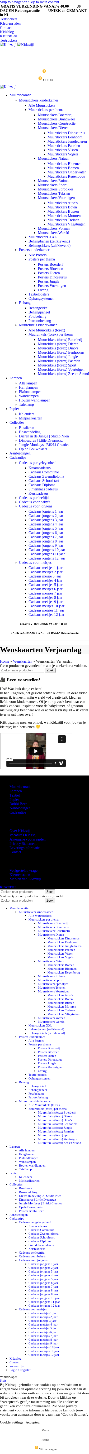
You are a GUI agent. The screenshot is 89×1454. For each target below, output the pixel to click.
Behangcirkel (38, 308)
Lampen (15, 791)
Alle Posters (37, 255)
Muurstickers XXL (42, 237)
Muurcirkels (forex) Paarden (59, 361)
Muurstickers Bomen (63, 168)
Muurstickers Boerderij (55, 115)
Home (4, 661)
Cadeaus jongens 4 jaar (45, 524)
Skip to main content (43, 2)
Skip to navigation (14, 2)
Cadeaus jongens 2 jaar (45, 516)
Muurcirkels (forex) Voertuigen (61, 369)
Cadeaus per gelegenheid (37, 463)
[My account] (44, 51)
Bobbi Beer (18, 804)
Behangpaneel (39, 312)
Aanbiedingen (20, 808)
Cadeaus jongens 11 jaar (46, 554)
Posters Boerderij (51, 264)
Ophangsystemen (41, 298)
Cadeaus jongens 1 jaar (45, 511)
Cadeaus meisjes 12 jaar (46, 614)
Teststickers (8, 19)
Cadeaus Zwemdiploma (46, 476)
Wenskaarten (22, 661)
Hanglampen (28, 387)
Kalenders (26, 414)
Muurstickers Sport (52, 185)
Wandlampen (29, 396)
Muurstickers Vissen (62, 150)
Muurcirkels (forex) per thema (50, 334)
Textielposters (38, 294)
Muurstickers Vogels (62, 154)
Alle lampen (28, 383)
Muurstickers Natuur (53, 158)
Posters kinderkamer (34, 250)
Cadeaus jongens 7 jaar (45, 537)
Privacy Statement (23, 844)
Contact (6, 28)
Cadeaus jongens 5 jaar (45, 528)
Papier (14, 799)
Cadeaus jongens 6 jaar (45, 533)
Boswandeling (30, 432)
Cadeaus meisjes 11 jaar (46, 610)
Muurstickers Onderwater (66, 172)
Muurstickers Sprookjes (55, 189)
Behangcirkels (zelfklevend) (49, 245)
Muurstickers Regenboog (66, 176)
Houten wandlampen (34, 400)
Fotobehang (37, 316)
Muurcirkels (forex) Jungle (58, 357)
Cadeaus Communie (43, 472)
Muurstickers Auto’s (62, 203)
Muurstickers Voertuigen (56, 198)
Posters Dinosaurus (52, 277)
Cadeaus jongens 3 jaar (45, 520)
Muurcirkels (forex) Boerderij (60, 340)
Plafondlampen (30, 392)
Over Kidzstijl (20, 831)
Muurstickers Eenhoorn (65, 137)
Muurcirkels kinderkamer (38, 325)
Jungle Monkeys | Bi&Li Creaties (44, 445)
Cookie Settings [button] (11, 1422)
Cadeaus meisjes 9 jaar (45, 602)
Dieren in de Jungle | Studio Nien (44, 436)
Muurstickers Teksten (54, 193)
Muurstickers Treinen (63, 220)
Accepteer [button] (33, 1422)
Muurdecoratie (20, 787)
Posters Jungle (48, 281)
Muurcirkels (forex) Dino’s (58, 348)
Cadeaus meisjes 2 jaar (45, 572)
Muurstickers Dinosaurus (66, 133)
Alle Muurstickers (41, 105)
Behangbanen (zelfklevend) (49, 241)
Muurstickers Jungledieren (67, 141)
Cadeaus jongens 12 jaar (46, 558)
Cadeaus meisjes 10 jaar (46, 606)
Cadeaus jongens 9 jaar (45, 545)
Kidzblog (7, 32)
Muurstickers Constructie (56, 123)
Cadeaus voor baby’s (34, 502)
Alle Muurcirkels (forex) (46, 330)
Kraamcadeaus (39, 468)
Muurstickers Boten (62, 207)
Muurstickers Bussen (63, 211)
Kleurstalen (8, 36)
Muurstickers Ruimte (53, 181)
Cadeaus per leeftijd (34, 498)
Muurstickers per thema (46, 110)
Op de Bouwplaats (33, 449)
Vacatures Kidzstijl (23, 835)
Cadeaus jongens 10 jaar (46, 550)
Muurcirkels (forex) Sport (57, 365)
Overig (43, 290)
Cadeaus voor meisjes (35, 562)
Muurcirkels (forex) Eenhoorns (61, 352)
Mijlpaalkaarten (30, 418)
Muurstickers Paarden (63, 146)
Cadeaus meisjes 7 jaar (45, 593)
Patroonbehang (39, 321)
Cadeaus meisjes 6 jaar (45, 589)
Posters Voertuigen (52, 286)
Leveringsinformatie (24, 848)
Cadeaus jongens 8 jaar (45, 541)
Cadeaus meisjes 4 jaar (45, 580)
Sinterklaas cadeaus (43, 489)
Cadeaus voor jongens (35, 506)
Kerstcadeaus (38, 493)
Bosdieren (26, 428)
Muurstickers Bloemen (64, 164)
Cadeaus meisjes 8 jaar (45, 597)
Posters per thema (41, 259)
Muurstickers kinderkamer (38, 100)
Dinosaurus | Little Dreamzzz (41, 440)
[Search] (44, 61)
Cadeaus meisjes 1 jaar (45, 568)
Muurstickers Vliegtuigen (66, 224)
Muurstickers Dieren (53, 128)
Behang (25, 303)
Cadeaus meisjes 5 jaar (45, 585)
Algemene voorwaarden (27, 839)
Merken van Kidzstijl (25, 879)
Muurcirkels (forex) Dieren (58, 344)
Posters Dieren (49, 273)
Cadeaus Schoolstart (43, 481)
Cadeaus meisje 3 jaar (44, 576)
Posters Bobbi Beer (31, 1211)
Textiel (14, 795)
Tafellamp (26, 404)
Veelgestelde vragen (24, 870)
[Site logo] (8, 45)
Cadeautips (17, 812)
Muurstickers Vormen (54, 228)
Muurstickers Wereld (53, 233)
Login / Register (19, 1370)
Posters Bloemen (50, 269)
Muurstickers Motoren (64, 216)
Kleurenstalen (10, 23)
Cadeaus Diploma (41, 485)
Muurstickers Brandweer (56, 119)
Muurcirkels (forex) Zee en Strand (63, 374)
